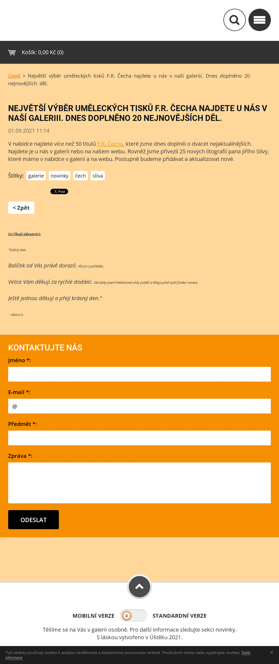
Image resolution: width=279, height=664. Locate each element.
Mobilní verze (93, 615)
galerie (36, 175)
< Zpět (21, 207)
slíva (98, 175)
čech (80, 175)
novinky (59, 175)
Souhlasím (272, 652)
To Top (139, 586)
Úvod (14, 75)
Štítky (15, 175)
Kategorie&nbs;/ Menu (259, 20)
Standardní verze (180, 615)
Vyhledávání (234, 20)
